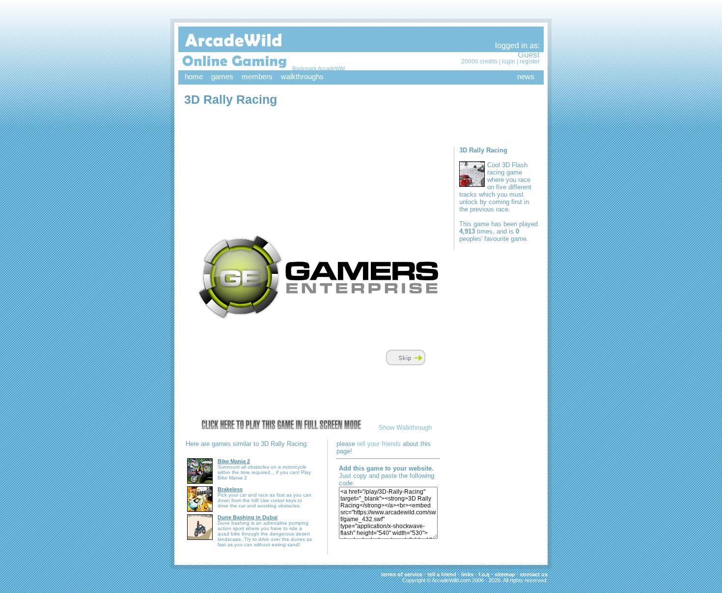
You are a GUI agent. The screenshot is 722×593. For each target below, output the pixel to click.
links (467, 574)
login (508, 61)
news (525, 76)
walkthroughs (302, 76)
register (530, 61)
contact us (534, 574)
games (222, 76)
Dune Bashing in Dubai (248, 517)
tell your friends (379, 443)
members (257, 76)
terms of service (401, 574)
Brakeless (230, 489)
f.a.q (484, 574)
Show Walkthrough (405, 427)
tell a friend (441, 574)
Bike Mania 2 (234, 461)
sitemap (505, 574)
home (194, 76)
